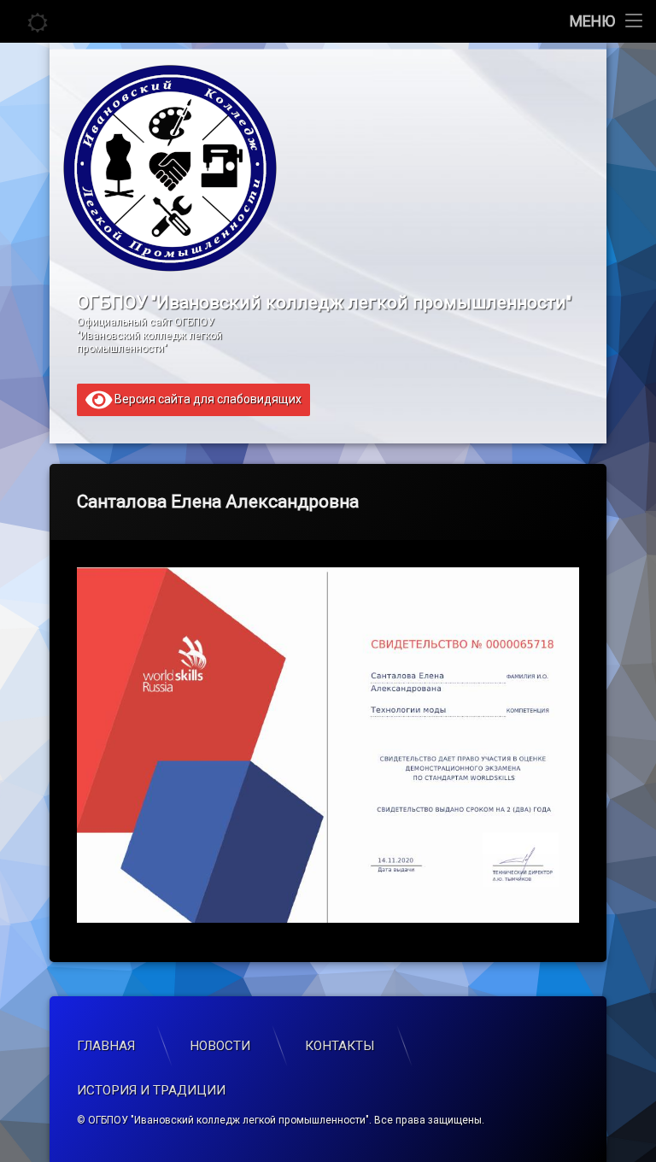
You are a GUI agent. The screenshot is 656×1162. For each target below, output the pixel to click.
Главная (106, 1045)
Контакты (340, 1045)
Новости (220, 1045)
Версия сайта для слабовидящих (207, 398)
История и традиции (151, 1090)
